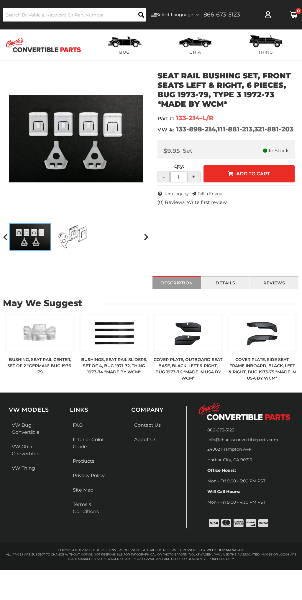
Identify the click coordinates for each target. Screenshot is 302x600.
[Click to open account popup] (268, 15)
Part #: (165, 118)
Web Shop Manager (225, 550)
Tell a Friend (210, 193)
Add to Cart (253, 174)
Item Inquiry (176, 193)
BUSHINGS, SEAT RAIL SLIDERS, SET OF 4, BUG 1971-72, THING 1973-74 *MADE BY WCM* (114, 366)
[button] (74, 15)
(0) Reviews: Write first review (192, 202)
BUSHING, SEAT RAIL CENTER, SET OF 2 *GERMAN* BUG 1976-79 (40, 366)
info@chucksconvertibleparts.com (242, 440)
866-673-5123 (220, 430)
